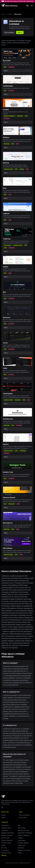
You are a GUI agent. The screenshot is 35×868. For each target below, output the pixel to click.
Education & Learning (24, 850)
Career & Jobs (5, 838)
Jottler (5, 368)
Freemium (11, 67)
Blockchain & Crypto (23, 830)
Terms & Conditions (24, 815)
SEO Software (7, 548)
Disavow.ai (6, 317)
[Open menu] (32, 5)
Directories (11, 504)
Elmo (4, 188)
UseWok (6, 109)
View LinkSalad (9, 32)
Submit (3, 817)
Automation (23, 450)
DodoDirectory (8, 419)
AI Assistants (7, 245)
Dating (3, 845)
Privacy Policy (23, 817)
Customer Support (23, 843)
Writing (22, 169)
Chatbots (20, 838)
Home (3, 14)
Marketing (20, 116)
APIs (5, 247)
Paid (17, 143)
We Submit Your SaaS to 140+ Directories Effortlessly (19, 1)
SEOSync (6, 137)
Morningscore (7, 523)
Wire (4, 292)
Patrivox (6, 444)
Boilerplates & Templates (25, 833)
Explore (3, 815)
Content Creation (8, 169)
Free (10, 194)
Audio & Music (22, 828)
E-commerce (5, 850)
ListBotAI (6, 213)
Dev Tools (4, 848)
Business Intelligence (9, 116)
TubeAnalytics (8, 393)
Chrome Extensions (7, 840)
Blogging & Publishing (7, 833)
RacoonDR (6, 60)
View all (3, 855)
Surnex (5, 343)
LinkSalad (9, 14)
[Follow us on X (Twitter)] (2, 807)
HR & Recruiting (5, 852)
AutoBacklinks (8, 86)
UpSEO (5, 267)
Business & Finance (7, 835)
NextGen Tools (8, 472)
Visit (19, 32)
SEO (5, 67)
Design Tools (21, 845)
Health (20, 852)
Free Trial (11, 90)
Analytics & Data (17, 245)
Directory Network (9, 497)
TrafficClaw (6, 239)
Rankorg (6, 163)
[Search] (27, 5)
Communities (21, 840)
